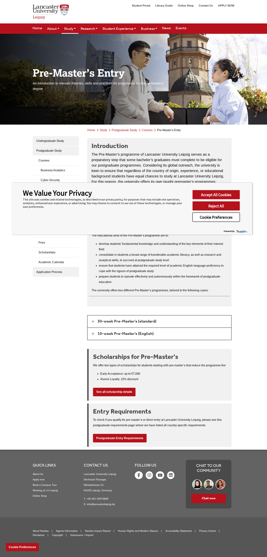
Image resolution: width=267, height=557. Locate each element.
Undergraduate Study (50, 140)
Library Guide (164, 5)
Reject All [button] (216, 205)
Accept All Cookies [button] (216, 194)
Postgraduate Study (49, 150)
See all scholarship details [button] (114, 391)
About (52, 28)
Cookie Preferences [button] (216, 217)
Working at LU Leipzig (45, 490)
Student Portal (141, 5)
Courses (44, 160)
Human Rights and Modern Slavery (138, 530)
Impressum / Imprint (81, 535)
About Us (38, 474)
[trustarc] (241, 231)
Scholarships (47, 252)
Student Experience (118, 28)
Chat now (209, 498)
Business (148, 28)
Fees (42, 242)
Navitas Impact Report (98, 530)
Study (69, 28)
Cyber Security (50, 180)
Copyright (57, 535)
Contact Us (206, 5)
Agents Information (67, 530)
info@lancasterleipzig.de (101, 504)
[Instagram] (150, 475)
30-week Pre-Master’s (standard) (127, 321)
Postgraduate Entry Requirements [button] (119, 438)
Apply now (38, 479)
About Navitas (41, 530)
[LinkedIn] (171, 475)
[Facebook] (139, 475)
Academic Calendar (51, 262)
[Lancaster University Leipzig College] (51, 13)
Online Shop (186, 5)
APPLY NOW (226, 5)
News (166, 28)
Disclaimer (39, 535)
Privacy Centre (207, 530)
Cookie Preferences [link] (22, 547)
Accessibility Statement (178, 530)
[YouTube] (160, 475)
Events (181, 28)
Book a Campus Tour (45, 484)
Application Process (49, 272)
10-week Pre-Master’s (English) (126, 334)
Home (37, 28)
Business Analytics (53, 170)
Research (88, 28)
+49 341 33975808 (97, 498)
